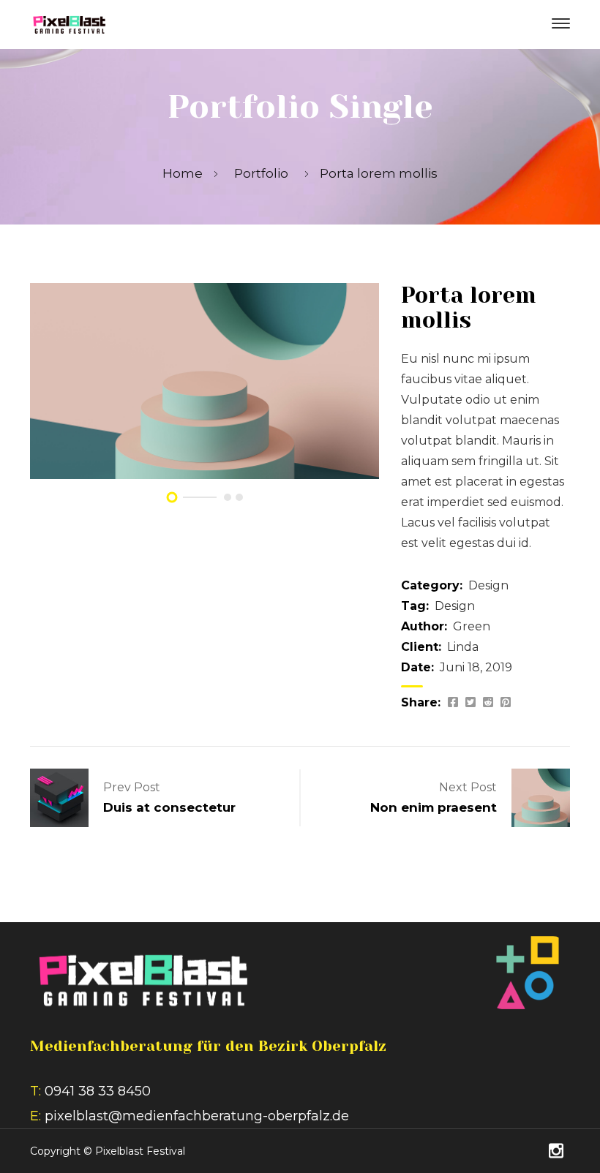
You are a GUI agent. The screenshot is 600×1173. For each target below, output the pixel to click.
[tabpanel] (204, 381)
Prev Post (131, 787)
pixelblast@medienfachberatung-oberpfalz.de (197, 1116)
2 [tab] (227, 497)
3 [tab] (239, 497)
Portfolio (261, 173)
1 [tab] (171, 497)
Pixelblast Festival (140, 1151)
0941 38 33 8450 (98, 1091)
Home (182, 173)
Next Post (468, 787)
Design (488, 585)
